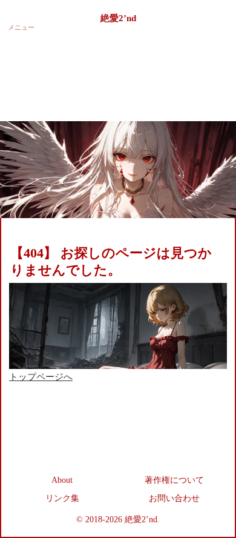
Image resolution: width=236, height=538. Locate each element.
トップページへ (41, 377)
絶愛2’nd (118, 18)
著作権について (174, 480)
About (62, 480)
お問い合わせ (174, 498)
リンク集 (62, 498)
